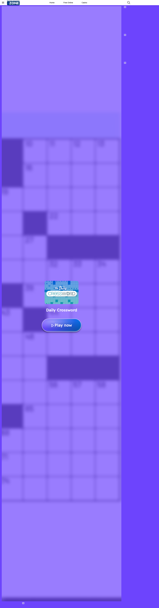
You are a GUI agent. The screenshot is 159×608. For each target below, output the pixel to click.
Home (52, 3)
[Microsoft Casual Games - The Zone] (15, 2)
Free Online (68, 3)
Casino (84, 3)
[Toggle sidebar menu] (3, 2)
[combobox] (128, 2)
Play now (63, 325)
